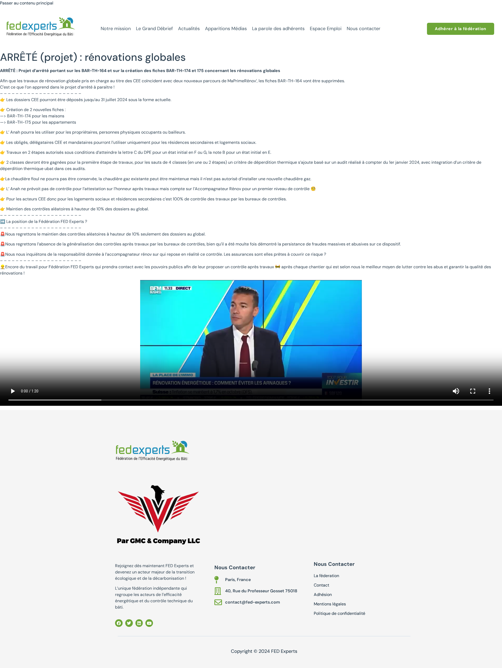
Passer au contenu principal (26, 3)
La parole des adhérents (278, 28)
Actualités (189, 28)
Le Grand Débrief (154, 28)
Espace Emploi (325, 28)
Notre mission (116, 28)
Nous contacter (363, 28)
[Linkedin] (139, 623)
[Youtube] (149, 623)
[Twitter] (129, 623)
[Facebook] (119, 623)
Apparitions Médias (226, 28)
